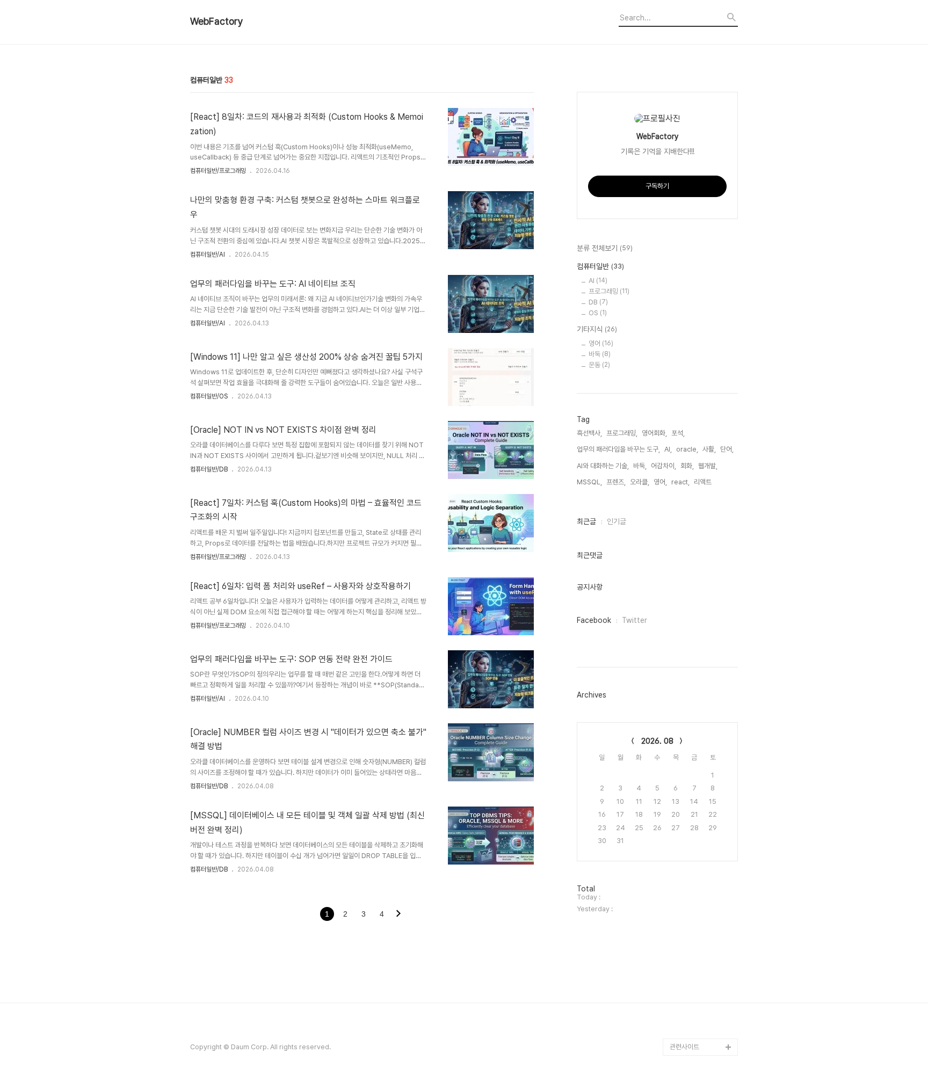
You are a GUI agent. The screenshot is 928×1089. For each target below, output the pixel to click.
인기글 (616, 521)
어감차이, (663, 466)
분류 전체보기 (605, 248)
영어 (601, 343)
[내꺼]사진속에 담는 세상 (703, 1030)
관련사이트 (684, 1047)
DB (598, 302)
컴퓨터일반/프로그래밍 (218, 171)
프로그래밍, (621, 433)
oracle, (687, 449)
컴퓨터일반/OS (209, 396)
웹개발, (707, 466)
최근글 (586, 521)
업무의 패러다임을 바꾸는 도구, (618, 449)
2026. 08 (657, 741)
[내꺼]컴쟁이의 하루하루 (703, 1012)
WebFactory (216, 21)
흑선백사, (589, 433)
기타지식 (597, 329)
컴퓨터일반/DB (209, 469)
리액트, (703, 482)
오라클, (639, 482)
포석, (678, 433)
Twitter (634, 620)
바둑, (640, 466)
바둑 (600, 354)
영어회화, (654, 433)
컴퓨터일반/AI (207, 254)
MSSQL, (589, 482)
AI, (668, 449)
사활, (709, 449)
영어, (660, 482)
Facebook (594, 620)
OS (598, 313)
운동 (599, 365)
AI (598, 281)
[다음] (398, 914)
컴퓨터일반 (600, 266)
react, (680, 482)
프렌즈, (616, 482)
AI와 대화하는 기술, (603, 466)
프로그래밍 (609, 291)
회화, (687, 466)
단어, (727, 449)
